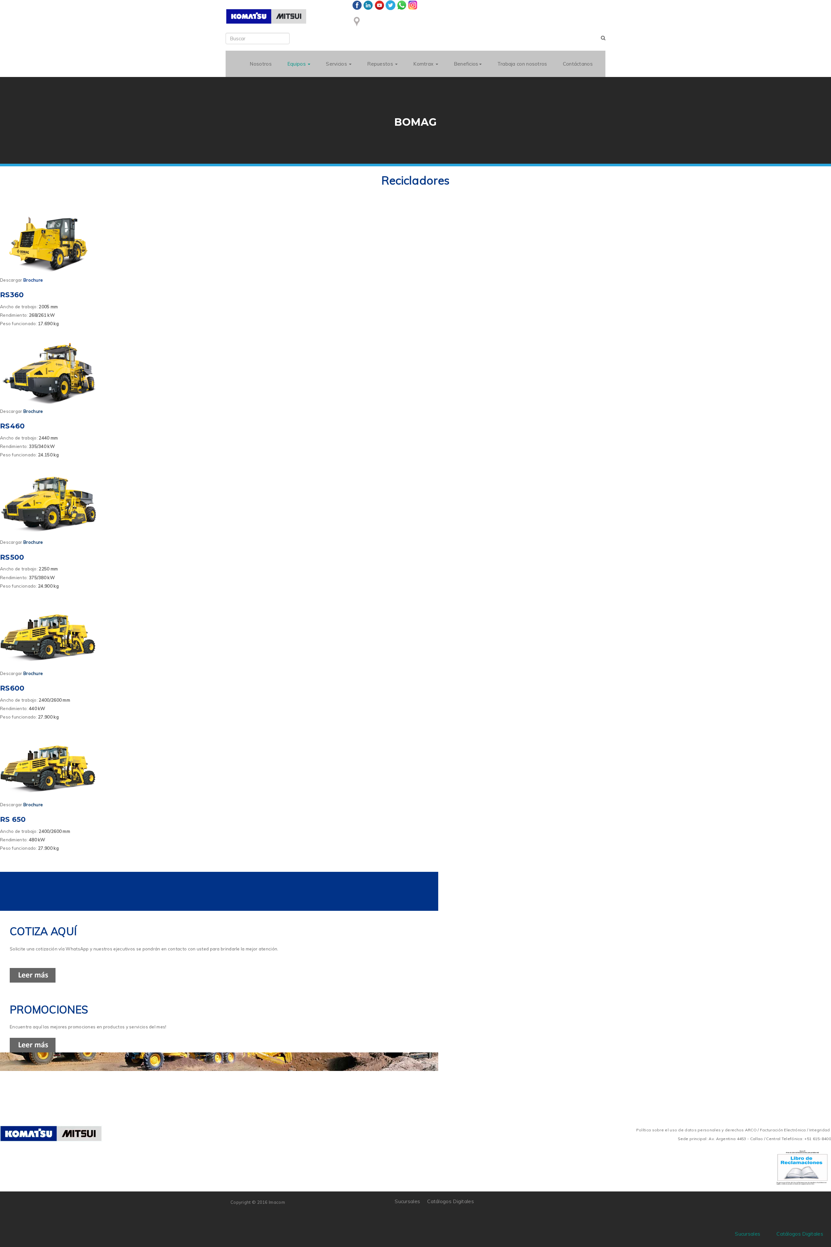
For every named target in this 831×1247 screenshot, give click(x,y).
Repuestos (380, 64)
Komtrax (424, 64)
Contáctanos (578, 64)
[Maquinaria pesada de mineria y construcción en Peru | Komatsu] (266, 16)
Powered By (571, 1206)
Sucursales (407, 1201)
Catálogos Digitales (450, 1201)
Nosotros (260, 64)
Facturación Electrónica (783, 1129)
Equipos (297, 64)
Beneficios (466, 64)
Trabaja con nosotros (522, 64)
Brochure (33, 411)
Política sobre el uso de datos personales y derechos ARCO (697, 1129)
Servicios (337, 64)
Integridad (819, 1129)
